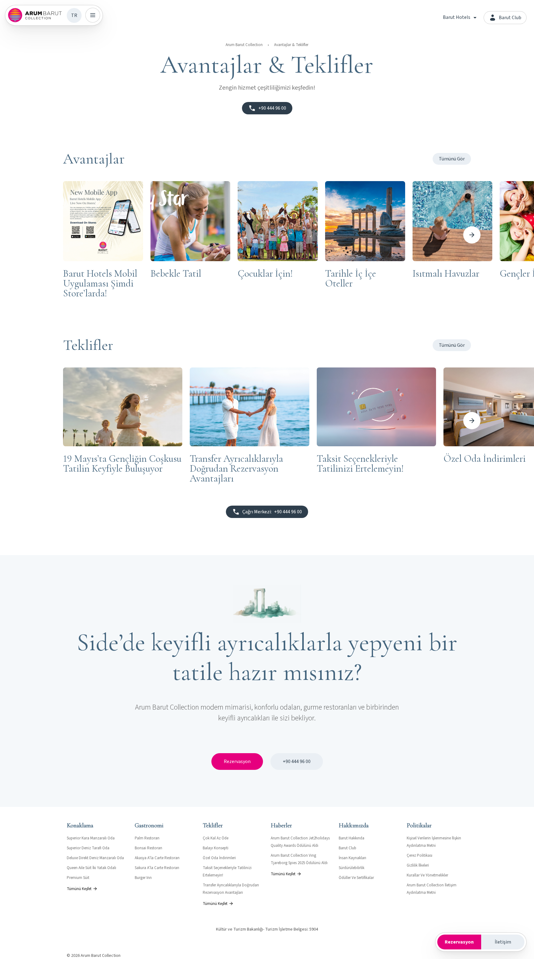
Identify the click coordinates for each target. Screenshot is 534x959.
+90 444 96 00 (297, 761)
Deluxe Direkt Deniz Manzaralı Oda (95, 858)
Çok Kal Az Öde (215, 838)
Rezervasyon (237, 761)
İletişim (503, 942)
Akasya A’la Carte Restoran (157, 858)
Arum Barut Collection (244, 45)
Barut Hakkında (351, 838)
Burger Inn (143, 877)
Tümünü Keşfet (79, 889)
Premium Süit (78, 877)
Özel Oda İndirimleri (219, 858)
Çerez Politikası (419, 855)
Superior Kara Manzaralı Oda (91, 838)
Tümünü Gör (452, 158)
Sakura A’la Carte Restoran (157, 868)
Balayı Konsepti (215, 848)
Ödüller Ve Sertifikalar (356, 877)
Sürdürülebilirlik (351, 868)
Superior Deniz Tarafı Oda (88, 848)
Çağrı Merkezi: (272, 511)
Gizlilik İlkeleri (418, 865)
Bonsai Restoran (148, 848)
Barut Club (347, 848)
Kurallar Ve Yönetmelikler (427, 875)
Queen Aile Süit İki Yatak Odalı (91, 868)
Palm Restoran (147, 838)
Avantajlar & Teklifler (291, 45)
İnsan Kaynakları (352, 858)
